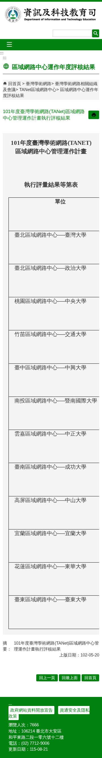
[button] (95, 33)
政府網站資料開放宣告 (31, 710)
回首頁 (14, 83)
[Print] (93, 115)
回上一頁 (47, 678)
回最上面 (70, 678)
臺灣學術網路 (38, 83)
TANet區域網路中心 (37, 89)
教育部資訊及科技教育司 (51, 14)
